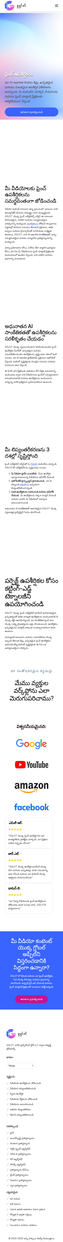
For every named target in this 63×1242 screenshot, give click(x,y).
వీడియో (34, 464)
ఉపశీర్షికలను (32, 223)
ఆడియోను (24, 484)
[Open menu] (53, 6)
